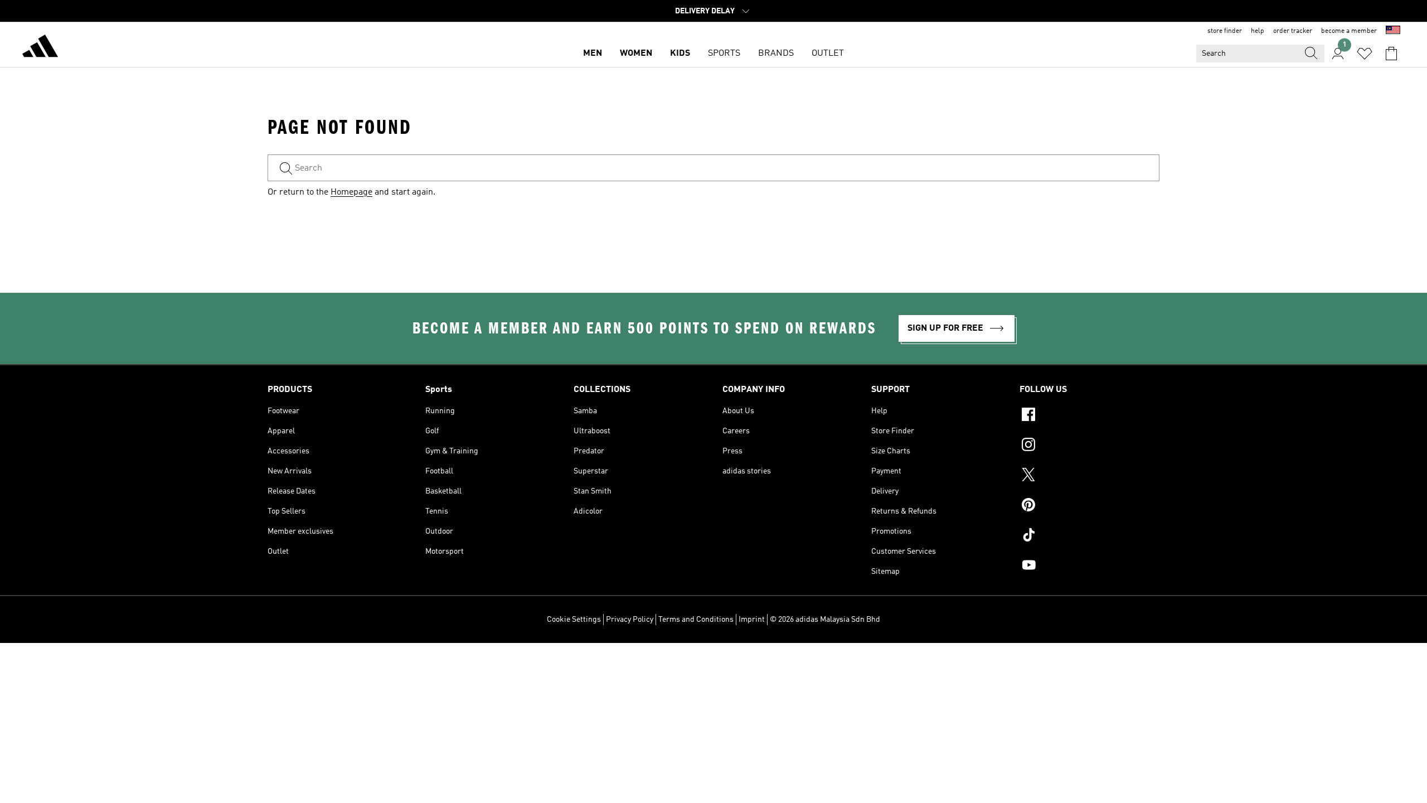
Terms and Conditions (696, 619)
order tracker (1292, 31)
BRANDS (776, 53)
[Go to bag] (1391, 53)
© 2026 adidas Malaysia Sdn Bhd (825, 619)
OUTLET (828, 53)
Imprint (752, 619)
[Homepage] (40, 48)
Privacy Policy (629, 619)
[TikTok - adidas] (1089, 536)
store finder (1224, 31)
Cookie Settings (574, 619)
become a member (1349, 31)
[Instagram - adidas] (1089, 446)
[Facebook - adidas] (1089, 416)
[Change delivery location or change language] (1393, 31)
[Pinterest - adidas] (1089, 506)
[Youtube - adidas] (1089, 567)
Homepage (351, 192)
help (1257, 31)
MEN (592, 53)
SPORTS (724, 53)
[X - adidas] (1089, 476)
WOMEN (636, 53)
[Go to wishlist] (1364, 53)
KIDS (680, 53)
